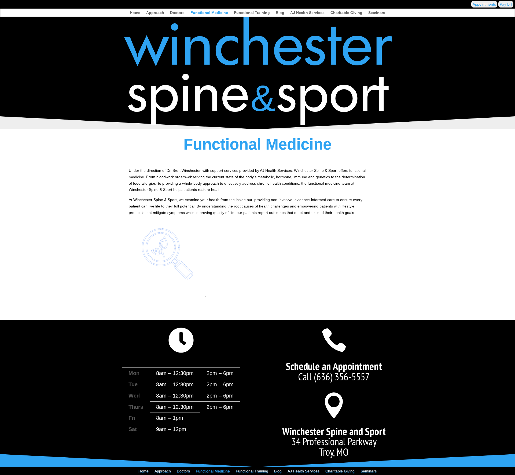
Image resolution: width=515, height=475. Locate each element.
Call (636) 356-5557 (334, 377)
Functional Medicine (209, 13)
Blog (280, 13)
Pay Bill (506, 4)
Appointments (484, 4)
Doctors (177, 13)
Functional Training (252, 13)
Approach (155, 13)
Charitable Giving (346, 13)
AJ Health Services (307, 13)
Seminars (376, 13)
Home (135, 13)
